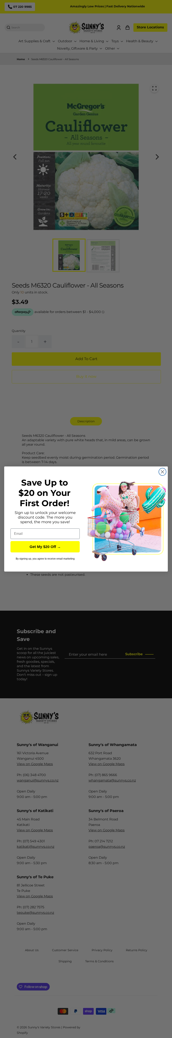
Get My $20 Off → (45, 547)
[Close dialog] (162, 471)
